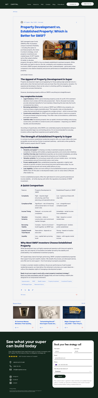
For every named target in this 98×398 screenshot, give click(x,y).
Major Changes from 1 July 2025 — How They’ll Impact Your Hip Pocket (73, 323)
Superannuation (26, 281)
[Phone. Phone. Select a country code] (56, 364)
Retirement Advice (39, 284)
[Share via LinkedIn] (29, 290)
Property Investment (53, 281)
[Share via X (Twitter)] (25, 290)
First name (57, 348)
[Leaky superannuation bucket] (24, 312)
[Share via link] (32, 290)
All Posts (15, 11)
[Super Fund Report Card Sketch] (49, 312)
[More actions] (76, 22)
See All (83, 303)
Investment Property (66, 281)
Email (56, 355)
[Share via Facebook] (21, 290)
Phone (55, 362)
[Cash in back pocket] (74, 312)
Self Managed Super (27, 284)
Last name (76, 348)
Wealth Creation (42, 281)
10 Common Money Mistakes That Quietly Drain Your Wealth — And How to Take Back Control (24, 323)
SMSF (33, 281)
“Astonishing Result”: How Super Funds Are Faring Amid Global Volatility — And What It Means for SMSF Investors (48, 323)
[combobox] (73, 371)
